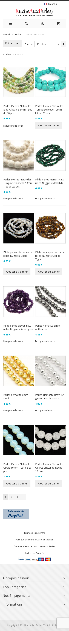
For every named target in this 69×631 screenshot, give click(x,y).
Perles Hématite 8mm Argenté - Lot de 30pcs (49, 396)
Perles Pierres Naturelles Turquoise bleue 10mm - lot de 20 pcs (49, 109)
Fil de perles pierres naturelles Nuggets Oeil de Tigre (49, 256)
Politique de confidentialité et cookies (34, 539)
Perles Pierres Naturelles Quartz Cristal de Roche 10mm (49, 467)
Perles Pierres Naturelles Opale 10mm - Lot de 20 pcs (17, 467)
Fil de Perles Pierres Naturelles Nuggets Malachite (50, 181)
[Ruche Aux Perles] (34, 12)
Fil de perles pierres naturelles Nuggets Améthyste (18, 327)
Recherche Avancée (34, 553)
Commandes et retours (25, 546)
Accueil (6, 34)
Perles (18, 34)
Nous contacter (47, 546)
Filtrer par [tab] (12, 43)
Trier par (29, 44)
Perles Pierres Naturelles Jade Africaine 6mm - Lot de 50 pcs (17, 109)
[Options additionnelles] (16, 510)
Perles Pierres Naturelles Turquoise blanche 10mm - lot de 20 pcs (18, 183)
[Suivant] (23, 497)
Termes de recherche (34, 532)
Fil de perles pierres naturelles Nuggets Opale (17, 254)
